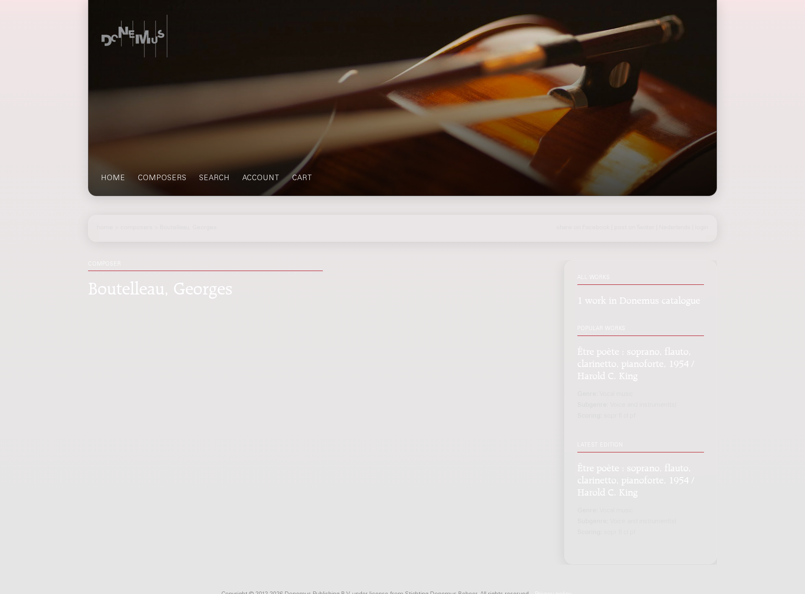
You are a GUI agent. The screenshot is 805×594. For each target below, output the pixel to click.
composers (162, 178)
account (261, 178)
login (701, 228)
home (113, 178)
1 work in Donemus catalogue (638, 299)
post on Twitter (634, 228)
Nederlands (675, 228)
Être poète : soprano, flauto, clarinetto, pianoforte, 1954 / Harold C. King (635, 362)
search (214, 178)
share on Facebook (583, 228)
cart (302, 178)
